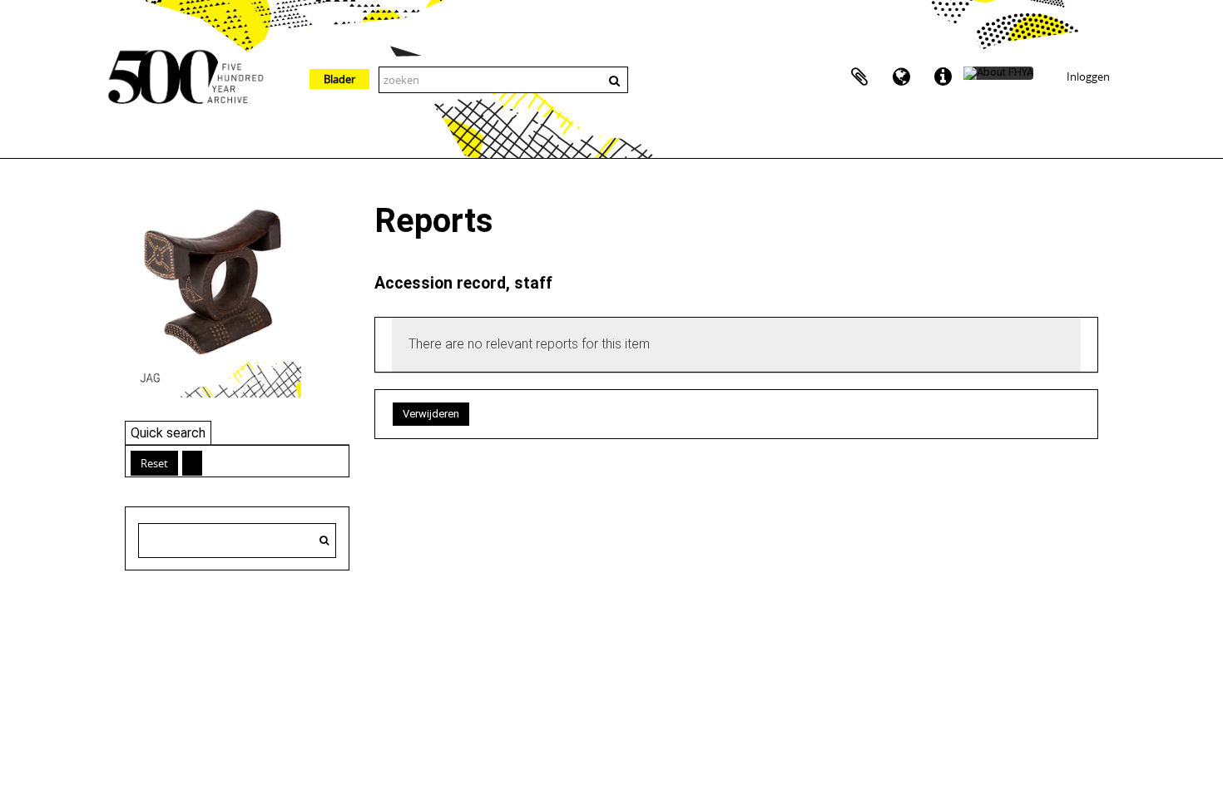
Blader (339, 79)
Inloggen (1088, 76)
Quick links (942, 77)
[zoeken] (324, 541)
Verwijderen (431, 413)
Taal (901, 77)
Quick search (168, 433)
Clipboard (859, 77)
